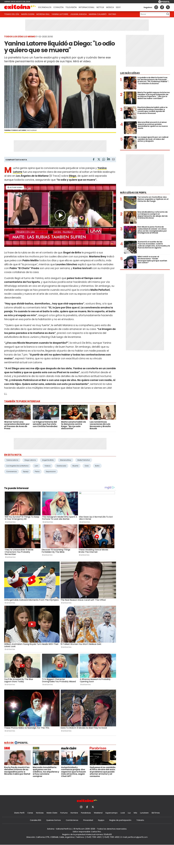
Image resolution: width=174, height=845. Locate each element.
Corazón (58, 7)
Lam (36, 466)
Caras (30, 813)
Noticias (40, 813)
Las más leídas (130, 73)
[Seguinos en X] (168, 7)
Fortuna (64, 813)
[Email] (113, 160)
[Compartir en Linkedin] (108, 159)
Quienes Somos (53, 820)
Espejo (26, 471)
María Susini (27, 14)
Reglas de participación (120, 820)
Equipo (101, 820)
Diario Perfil (19, 813)
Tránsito (140, 820)
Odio (87, 466)
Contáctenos (72, 820)
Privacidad (88, 820)
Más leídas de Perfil (133, 192)
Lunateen (144, 813)
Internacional (86, 7)
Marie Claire (52, 813)
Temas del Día (11, 14)
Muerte (75, 466)
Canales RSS (35, 820)
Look (123, 813)
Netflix (100, 7)
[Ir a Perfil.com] (164, 2)
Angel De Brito (48, 460)
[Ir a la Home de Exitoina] (20, 7)
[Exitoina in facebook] (162, 7)
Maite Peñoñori (83, 460)
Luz (129, 813)
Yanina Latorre (60, 14)
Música (110, 7)
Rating (112, 14)
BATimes (156, 813)
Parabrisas (86, 813)
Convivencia (11, 471)
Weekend (98, 813)
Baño (97, 466)
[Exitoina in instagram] (156, 7)
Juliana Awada (78, 14)
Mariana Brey (65, 460)
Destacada (61, 466)
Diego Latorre (30, 460)
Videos (47, 466)
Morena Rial (43, 14)
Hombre (74, 813)
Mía (135, 813)
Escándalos (44, 7)
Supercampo (111, 813)
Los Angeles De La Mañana (17, 466)
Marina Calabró (97, 14)
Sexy (118, 7)
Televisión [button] (71, 7)
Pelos (37, 471)
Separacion (51, 471)
